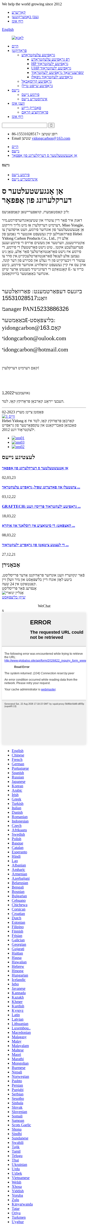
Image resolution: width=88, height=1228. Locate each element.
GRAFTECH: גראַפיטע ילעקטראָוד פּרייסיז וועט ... (41, 506)
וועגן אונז (18, 103)
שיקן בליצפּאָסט (13, 597)
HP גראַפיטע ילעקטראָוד (49, 64)
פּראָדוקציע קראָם (35, 112)
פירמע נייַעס (30, 94)
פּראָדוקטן (19, 50)
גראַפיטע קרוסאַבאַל (37, 81)
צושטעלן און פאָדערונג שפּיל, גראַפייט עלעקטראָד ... (41, 487)
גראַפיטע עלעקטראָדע (38, 55)
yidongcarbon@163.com (51, 138)
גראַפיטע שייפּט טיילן (37, 86)
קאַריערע (19, 12)
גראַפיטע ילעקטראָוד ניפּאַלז (52, 77)
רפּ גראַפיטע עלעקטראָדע (50, 59)
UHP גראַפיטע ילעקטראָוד (51, 68)
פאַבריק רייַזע (31, 108)
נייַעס (15, 90)
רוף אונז (17, 21)
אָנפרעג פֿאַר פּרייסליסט (19, 588)
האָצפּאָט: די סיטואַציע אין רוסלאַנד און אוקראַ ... (38, 525)
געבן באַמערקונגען (25, 17)
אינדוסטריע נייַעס (34, 99)
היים (15, 46)
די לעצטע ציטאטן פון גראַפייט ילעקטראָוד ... (35, 545)
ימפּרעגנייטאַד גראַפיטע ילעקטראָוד (57, 72)
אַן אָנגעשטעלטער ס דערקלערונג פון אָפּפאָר (44, 155)
